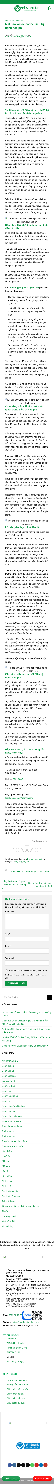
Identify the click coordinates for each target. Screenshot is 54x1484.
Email (8, 946)
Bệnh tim (6, 1101)
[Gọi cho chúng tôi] (32, 1465)
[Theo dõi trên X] (23, 1465)
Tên (7, 934)
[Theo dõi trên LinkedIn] (41, 1465)
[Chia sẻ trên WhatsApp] (15, 850)
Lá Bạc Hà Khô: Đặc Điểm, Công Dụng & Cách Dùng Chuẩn (26, 1014)
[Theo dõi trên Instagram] (14, 1465)
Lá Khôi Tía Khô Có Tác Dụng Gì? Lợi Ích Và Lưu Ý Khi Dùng (26, 1039)
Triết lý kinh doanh (15, 1343)
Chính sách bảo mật (16, 1398)
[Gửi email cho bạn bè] (29, 850)
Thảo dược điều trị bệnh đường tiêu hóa (20, 1206)
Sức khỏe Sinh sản (11, 1196)
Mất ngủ (5, 1161)
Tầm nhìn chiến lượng (17, 1348)
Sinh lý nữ (7, 1186)
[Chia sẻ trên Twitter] (24, 850)
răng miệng (7, 1176)
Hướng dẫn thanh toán (17, 1384)
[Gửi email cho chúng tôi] (28, 1465)
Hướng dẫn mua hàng (17, 1380)
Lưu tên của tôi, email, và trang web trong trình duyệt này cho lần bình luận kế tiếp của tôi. (26, 974)
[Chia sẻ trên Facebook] (20, 850)
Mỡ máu (6, 1166)
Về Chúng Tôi (8, 1221)
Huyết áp (6, 1156)
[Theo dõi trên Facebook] (10, 1465)
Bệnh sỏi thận (8, 1086)
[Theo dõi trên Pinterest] (36, 1465)
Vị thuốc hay (8, 1226)
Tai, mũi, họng (8, 1201)
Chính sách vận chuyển (17, 1389)
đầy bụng (18, 862)
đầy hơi (26, 862)
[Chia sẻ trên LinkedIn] (39, 850)
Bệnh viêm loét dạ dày (12, 1116)
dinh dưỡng (7, 1151)
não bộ (5, 1171)
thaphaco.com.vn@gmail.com (18, 37)
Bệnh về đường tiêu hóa (13, 1106)
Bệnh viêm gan (9, 1111)
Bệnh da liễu (8, 1066)
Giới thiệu (11, 1339)
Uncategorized (9, 1216)
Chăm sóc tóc (8, 1136)
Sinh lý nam (7, 1181)
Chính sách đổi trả (15, 1394)
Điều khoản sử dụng (16, 1403)
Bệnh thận (7, 1091)
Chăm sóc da (8, 1131)
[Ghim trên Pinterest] (34, 850)
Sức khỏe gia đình (10, 1191)
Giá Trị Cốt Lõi (13, 1352)
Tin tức (5, 1211)
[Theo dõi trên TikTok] (19, 1465)
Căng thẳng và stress (12, 1126)
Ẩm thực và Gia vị (10, 1061)
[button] (3, 8)
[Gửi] (49, 997)
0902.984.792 (19, 779)
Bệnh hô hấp (8, 1071)
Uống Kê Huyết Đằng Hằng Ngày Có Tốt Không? (25, 1046)
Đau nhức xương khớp (12, 1146)
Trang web (10, 958)
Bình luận (10, 911)
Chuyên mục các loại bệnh (14, 1141)
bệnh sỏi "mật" (8, 1081)
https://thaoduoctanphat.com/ (25, 1322)
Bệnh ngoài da (9, 1076)
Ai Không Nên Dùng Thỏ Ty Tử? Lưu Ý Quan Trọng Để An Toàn (26, 1031)
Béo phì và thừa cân (14, 20)
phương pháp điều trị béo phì (24, 288)
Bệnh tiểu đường (10, 1096)
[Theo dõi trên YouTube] (45, 1465)
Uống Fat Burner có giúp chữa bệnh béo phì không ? (14, 884)
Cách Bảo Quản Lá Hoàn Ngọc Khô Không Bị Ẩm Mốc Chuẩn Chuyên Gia (25, 1022)
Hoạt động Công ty (15, 1361)
